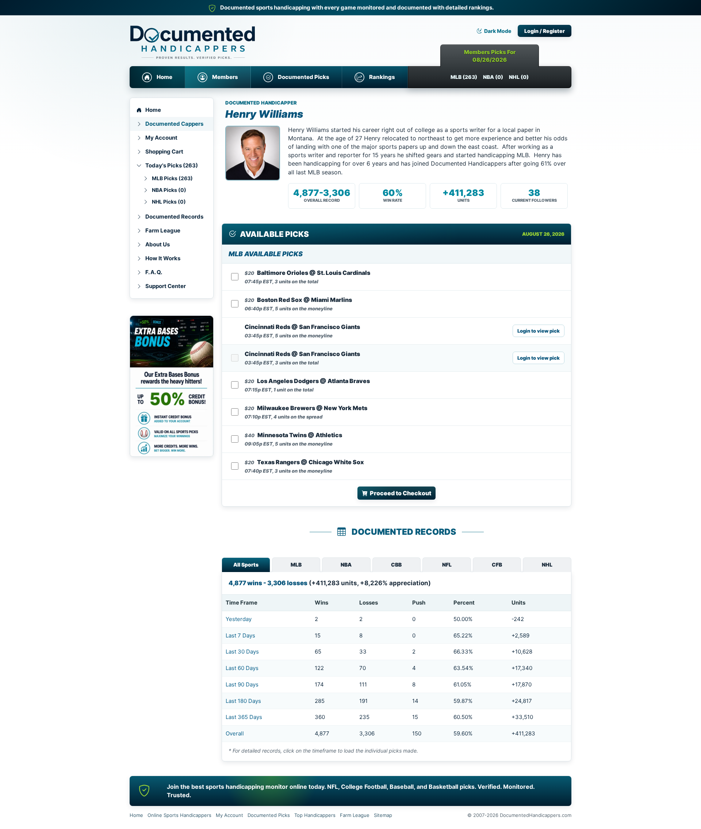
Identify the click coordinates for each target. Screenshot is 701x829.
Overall (235, 733)
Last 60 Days (242, 668)
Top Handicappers (315, 815)
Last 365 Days (244, 716)
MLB (296, 564)
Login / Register (544, 31)
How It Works (162, 258)
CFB (497, 564)
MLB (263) (464, 77)
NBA (346, 564)
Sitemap (383, 815)
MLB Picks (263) (172, 178)
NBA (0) (493, 77)
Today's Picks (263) (171, 165)
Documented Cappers (174, 123)
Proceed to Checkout (400, 493)
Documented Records (174, 216)
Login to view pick (538, 331)
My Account (161, 137)
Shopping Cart (164, 151)
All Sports (245, 564)
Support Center (165, 286)
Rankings (382, 76)
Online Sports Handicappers (179, 815)
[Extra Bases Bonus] (172, 386)
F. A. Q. (153, 272)
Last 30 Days (242, 651)
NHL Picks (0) (169, 201)
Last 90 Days (242, 684)
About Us (157, 244)
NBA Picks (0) (169, 190)
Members (225, 76)
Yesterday (239, 619)
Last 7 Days (240, 635)
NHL (547, 564)
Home (164, 76)
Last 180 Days (243, 700)
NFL (447, 564)
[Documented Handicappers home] (224, 37)
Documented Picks (303, 76)
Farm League (162, 230)
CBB (396, 564)
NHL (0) (519, 77)
